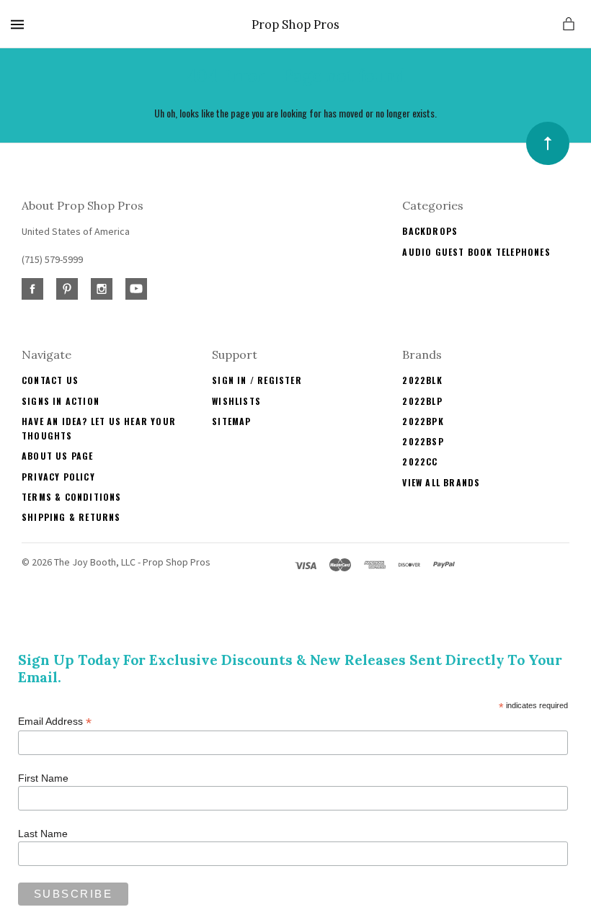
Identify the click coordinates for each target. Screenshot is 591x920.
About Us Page (58, 456)
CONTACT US (50, 380)
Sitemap (231, 421)
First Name (43, 778)
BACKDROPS (430, 231)
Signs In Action (60, 401)
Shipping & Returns (71, 517)
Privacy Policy (58, 476)
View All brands (441, 482)
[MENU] (20, 24)
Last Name (43, 833)
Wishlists (236, 401)
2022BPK (422, 421)
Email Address (55, 721)
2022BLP (422, 401)
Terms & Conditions (72, 497)
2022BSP (422, 441)
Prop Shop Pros (295, 25)
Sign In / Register (257, 380)
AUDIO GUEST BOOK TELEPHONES (476, 252)
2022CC (419, 461)
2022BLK (422, 380)
